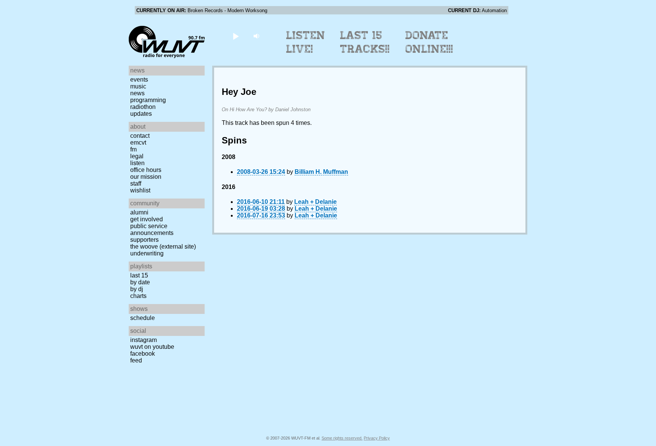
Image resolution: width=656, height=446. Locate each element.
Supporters (144, 239)
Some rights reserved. (342, 438)
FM (133, 149)
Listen (137, 163)
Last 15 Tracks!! (365, 42)
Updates (141, 113)
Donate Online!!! (429, 42)
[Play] (235, 35)
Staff (135, 183)
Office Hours (145, 170)
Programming (148, 100)
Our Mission (145, 176)
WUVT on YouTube (152, 347)
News (137, 93)
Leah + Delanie (315, 202)
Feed (136, 360)
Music (138, 86)
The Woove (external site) (163, 246)
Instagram (143, 340)
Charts (138, 296)
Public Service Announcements (151, 229)
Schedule (142, 318)
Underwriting (147, 253)
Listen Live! (305, 42)
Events (139, 79)
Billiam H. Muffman (321, 172)
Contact (140, 135)
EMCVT (138, 142)
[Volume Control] (257, 35)
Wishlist (140, 190)
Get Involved (146, 219)
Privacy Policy (377, 438)
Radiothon (143, 107)
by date (140, 282)
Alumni (139, 212)
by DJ (136, 289)
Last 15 (139, 275)
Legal (137, 156)
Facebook (142, 353)
